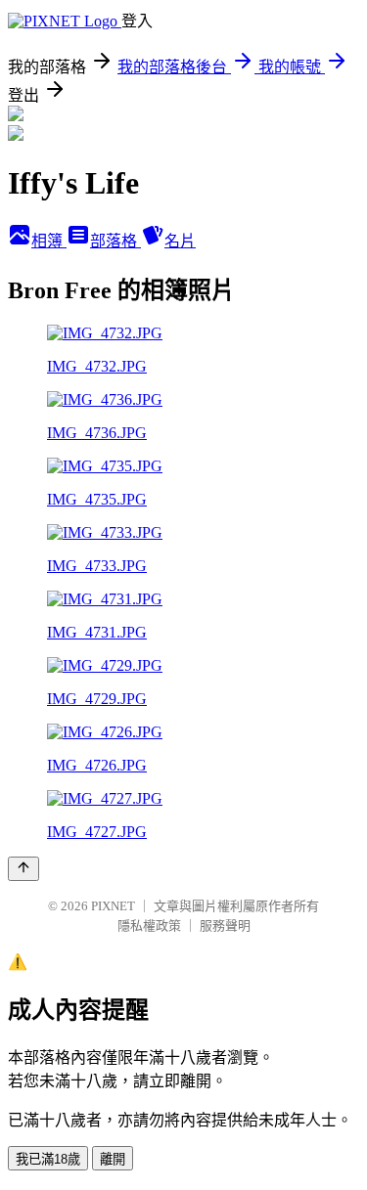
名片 (180, 241)
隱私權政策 (149, 925)
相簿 (49, 241)
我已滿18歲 (48, 1159)
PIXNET (113, 906)
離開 (112, 1159)
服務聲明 (225, 925)
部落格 (115, 241)
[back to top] (23, 869)
